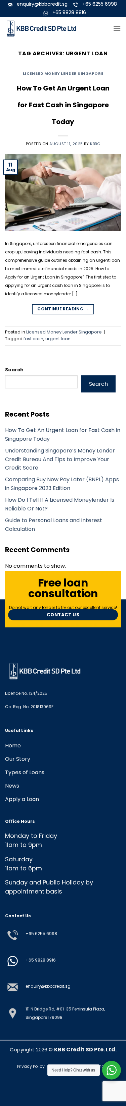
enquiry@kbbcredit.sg (48, 986)
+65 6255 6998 (41, 933)
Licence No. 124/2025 (26, 693)
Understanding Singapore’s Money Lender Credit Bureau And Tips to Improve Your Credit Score (60, 459)
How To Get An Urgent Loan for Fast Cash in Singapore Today (63, 104)
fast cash (33, 339)
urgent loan (58, 339)
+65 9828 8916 (41, 960)
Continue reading (63, 309)
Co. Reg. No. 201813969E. (29, 707)
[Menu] (117, 28)
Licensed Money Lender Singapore (63, 73)
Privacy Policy (31, 1066)
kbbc (95, 143)
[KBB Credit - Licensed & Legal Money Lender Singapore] (42, 28)
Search (14, 369)
